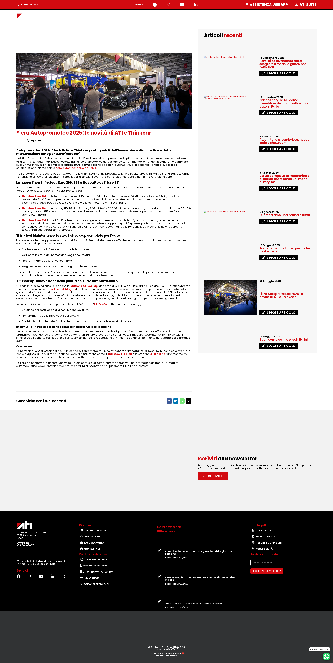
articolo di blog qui (63, 289)
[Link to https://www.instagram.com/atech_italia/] (168, 5)
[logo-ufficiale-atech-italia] (25, 12)
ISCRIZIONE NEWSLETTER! (267, 522)
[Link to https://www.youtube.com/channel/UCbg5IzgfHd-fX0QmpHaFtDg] (182, 5)
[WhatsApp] (182, 401)
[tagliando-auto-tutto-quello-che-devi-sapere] (229, 172)
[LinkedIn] (175, 401)
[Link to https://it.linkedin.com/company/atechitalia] (195, 5)
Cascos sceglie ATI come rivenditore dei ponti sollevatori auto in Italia (283, 103)
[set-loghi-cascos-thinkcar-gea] (34, 501)
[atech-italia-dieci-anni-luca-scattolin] (225, 335)
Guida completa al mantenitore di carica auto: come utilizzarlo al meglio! (284, 179)
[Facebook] (169, 401)
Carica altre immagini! (103, 377)
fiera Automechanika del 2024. (76, 168)
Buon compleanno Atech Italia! (283, 339)
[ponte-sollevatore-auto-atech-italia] (224, 57)
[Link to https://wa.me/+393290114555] (63, 521)
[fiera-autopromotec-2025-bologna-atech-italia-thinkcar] (230, 280)
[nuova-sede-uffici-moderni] (219, 135)
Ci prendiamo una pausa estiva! (284, 215)
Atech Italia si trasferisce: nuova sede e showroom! (284, 141)
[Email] (188, 401)
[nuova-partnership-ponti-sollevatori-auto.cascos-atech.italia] (230, 96)
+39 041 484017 (29, 4)
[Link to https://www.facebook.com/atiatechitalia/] (155, 5)
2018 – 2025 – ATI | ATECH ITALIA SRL (166, 597)
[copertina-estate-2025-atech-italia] (224, 211)
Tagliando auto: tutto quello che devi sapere (284, 250)
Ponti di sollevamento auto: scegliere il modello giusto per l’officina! (282, 64)
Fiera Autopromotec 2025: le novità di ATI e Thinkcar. (281, 295)
